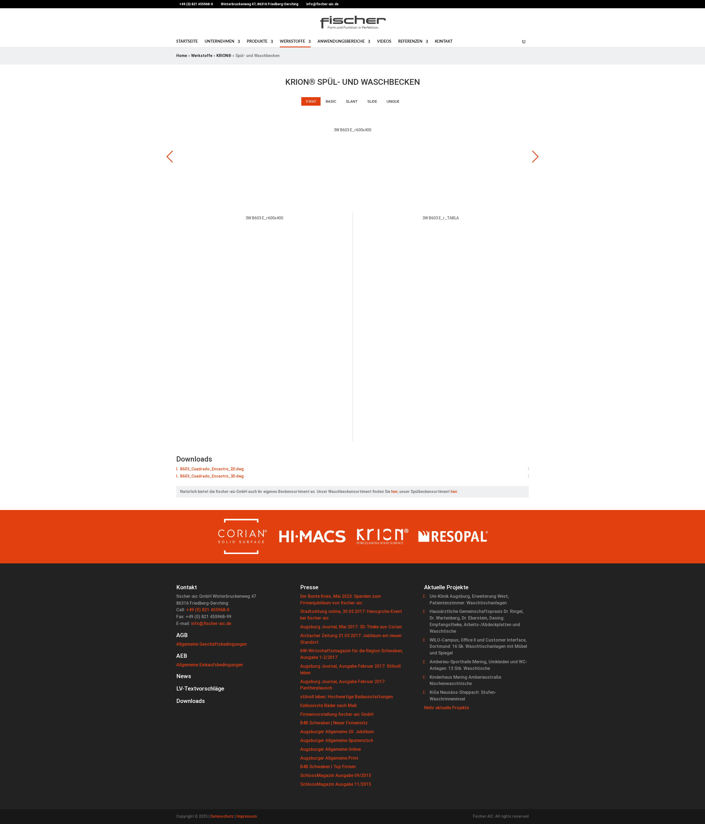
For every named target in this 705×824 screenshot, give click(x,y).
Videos (384, 41)
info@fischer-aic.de (211, 623)
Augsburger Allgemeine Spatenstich (336, 740)
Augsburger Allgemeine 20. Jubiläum (337, 731)
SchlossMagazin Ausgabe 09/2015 (335, 775)
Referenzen (410, 41)
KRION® (223, 55)
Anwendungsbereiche (341, 41)
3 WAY (311, 101)
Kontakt (443, 41)
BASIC (331, 101)
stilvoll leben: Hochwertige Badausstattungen (346, 696)
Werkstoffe (292, 41)
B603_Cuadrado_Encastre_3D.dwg (211, 476)
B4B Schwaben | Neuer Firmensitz (334, 722)
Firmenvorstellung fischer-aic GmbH (336, 714)
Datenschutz (222, 816)
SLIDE (372, 101)
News (183, 676)
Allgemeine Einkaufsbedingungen (209, 664)
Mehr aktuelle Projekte (446, 707)
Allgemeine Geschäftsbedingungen (211, 644)
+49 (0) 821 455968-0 (207, 609)
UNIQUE (393, 101)
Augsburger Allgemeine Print (329, 758)
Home (181, 55)
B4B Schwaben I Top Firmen (328, 766)
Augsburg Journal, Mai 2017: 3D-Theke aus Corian (351, 626)
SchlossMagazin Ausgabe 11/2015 (335, 784)
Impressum (247, 816)
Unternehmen (219, 41)
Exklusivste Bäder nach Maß (328, 705)
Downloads (190, 701)
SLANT (352, 101)
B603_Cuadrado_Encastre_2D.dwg (211, 469)
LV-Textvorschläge (200, 688)
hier (394, 491)
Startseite (187, 41)
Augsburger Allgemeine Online (330, 749)
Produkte (257, 41)
